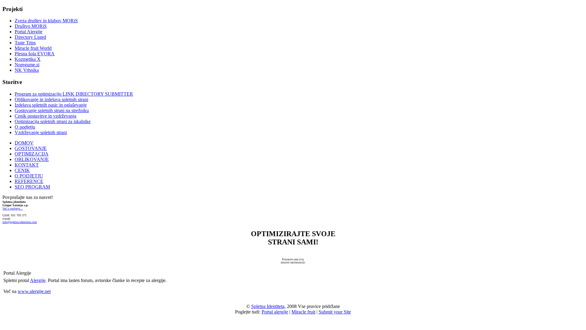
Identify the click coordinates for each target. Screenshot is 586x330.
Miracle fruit (303, 311)
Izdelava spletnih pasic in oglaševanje (51, 105)
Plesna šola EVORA (35, 53)
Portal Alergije (28, 31)
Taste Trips (25, 42)
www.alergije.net (34, 291)
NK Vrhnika (27, 70)
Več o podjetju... (12, 208)
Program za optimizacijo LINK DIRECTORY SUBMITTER (74, 94)
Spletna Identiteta (267, 306)
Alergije (37, 280)
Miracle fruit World (33, 48)
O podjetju (25, 127)
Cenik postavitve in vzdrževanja (45, 116)
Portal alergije (275, 311)
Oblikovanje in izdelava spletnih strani (51, 99)
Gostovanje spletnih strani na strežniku (52, 110)
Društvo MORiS (31, 26)
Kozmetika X (28, 59)
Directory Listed (30, 37)
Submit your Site (335, 311)
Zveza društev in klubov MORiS (46, 20)
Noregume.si (27, 64)
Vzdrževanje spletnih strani (41, 132)
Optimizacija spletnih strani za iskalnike (53, 121)
